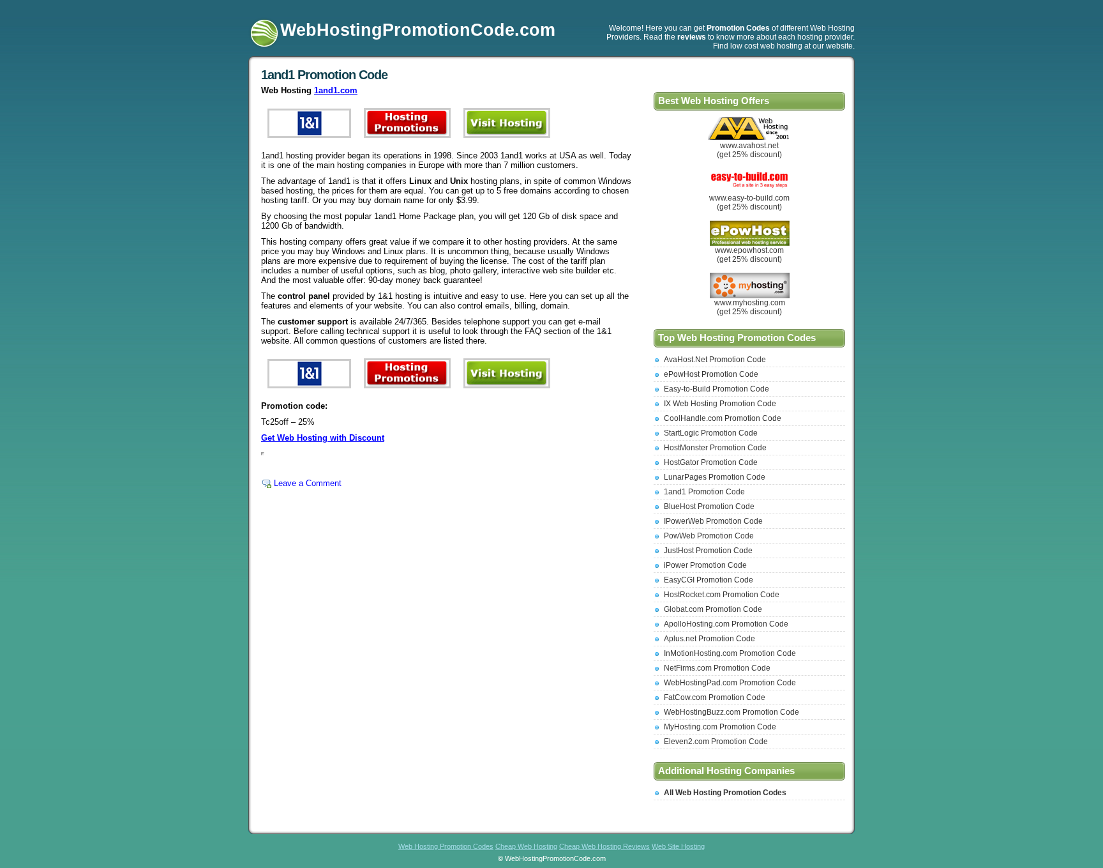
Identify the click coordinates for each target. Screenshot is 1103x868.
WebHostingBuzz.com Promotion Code (731, 712)
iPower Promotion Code (705, 565)
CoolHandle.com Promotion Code (722, 418)
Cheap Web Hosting (526, 846)
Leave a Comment (307, 483)
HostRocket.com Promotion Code (721, 594)
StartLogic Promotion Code (711, 433)
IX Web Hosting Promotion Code (720, 403)
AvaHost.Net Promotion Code (715, 359)
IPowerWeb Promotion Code (713, 521)
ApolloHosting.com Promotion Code (726, 624)
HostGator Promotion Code (711, 462)
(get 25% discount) (749, 154)
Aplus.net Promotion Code (709, 638)
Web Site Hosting (678, 846)
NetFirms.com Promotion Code (717, 668)
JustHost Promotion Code (708, 550)
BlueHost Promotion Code (709, 506)
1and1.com (335, 90)
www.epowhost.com (749, 250)
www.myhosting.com (749, 302)
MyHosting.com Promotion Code (720, 726)
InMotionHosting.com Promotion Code (730, 653)
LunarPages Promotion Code (714, 477)
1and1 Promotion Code (324, 75)
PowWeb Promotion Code (709, 535)
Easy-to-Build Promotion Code (716, 389)
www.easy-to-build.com (749, 198)
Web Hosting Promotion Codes (445, 846)
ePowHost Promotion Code (711, 374)
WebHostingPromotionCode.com (417, 30)
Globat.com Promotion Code (713, 609)
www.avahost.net (749, 145)
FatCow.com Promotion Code (714, 697)
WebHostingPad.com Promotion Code (730, 682)
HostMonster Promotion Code (715, 447)
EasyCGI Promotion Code (708, 579)
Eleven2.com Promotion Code (716, 741)
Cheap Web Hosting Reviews (604, 846)
